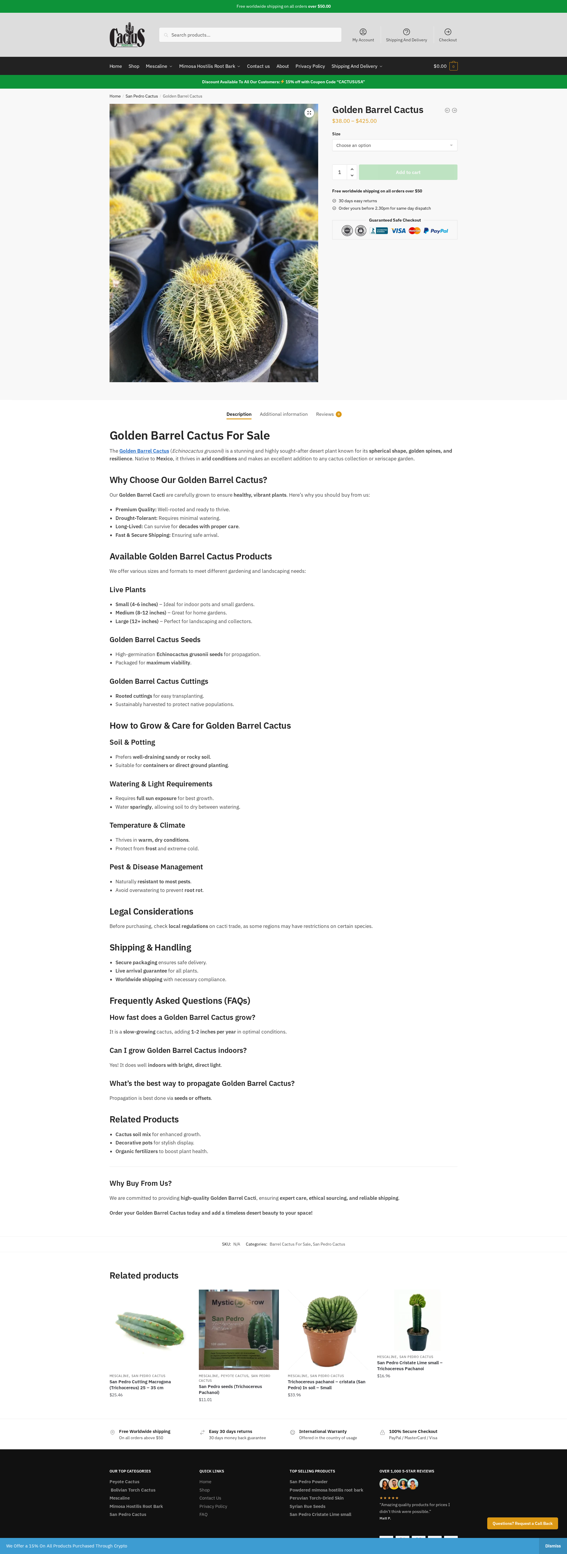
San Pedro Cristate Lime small (320, 1514)
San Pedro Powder (309, 1481)
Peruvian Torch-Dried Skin (317, 1498)
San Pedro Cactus (142, 96)
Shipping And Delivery (406, 40)
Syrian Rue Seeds (307, 1506)
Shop (204, 1490)
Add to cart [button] (149, 1411)
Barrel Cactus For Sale (290, 1244)
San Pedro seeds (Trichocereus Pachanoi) (230, 1389)
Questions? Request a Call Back (523, 1523)
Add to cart (408, 172)
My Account (363, 40)
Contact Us (210, 1498)
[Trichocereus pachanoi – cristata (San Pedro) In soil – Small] (328, 1330)
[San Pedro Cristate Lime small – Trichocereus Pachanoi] (417, 1320)
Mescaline (119, 1376)
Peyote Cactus (234, 1376)
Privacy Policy (213, 1506)
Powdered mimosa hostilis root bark (326, 1490)
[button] (309, 112)
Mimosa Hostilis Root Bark (136, 1506)
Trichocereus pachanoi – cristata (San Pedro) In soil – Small (326, 1384)
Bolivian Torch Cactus (132, 1490)
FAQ (203, 1514)
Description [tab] (239, 414)
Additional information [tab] (284, 414)
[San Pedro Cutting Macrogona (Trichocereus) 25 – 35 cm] (150, 1330)
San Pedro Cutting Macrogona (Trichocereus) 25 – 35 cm (140, 1384)
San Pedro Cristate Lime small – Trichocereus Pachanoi (410, 1365)
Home (115, 96)
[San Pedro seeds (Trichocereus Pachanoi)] (239, 1330)
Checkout (448, 40)
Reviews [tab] (325, 414)
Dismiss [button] (553, 1546)
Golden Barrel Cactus (144, 451)
